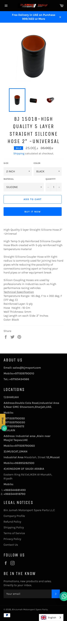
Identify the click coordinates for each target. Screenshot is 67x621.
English (52, 617)
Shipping (18, 153)
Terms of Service (14, 533)
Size (6, 163)
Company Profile (14, 516)
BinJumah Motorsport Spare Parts (30, 609)
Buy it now (32, 211)
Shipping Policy (14, 527)
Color (37, 163)
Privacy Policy (12, 539)
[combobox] (51, 617)
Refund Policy (12, 521)
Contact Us (11, 544)
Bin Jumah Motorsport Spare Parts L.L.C (29, 510)
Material (9, 179)
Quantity (51, 179)
